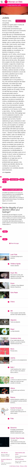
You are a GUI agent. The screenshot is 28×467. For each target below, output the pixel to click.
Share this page (14, 243)
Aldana (12, 388)
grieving (5, 179)
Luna (12, 378)
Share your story (20, 21)
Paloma (12, 397)
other (4, 239)
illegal (5, 231)
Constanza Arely (15, 338)
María (12, 349)
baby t (12, 367)
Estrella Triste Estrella (17, 438)
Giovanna (13, 428)
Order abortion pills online (20, 453)
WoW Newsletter (19, 459)
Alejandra (13, 320)
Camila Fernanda (15, 408)
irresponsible (14, 179)
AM (11, 311)
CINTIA (12, 358)
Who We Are (4, 452)
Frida (12, 418)
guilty (21, 179)
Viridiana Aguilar (15, 264)
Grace (12, 283)
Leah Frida (13, 254)
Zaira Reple (14, 292)
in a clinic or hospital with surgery (12, 189)
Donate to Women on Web (6, 460)
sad (4, 182)
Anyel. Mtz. (14, 273)
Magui (12, 329)
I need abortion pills (14, 5)
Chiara (12, 302)
